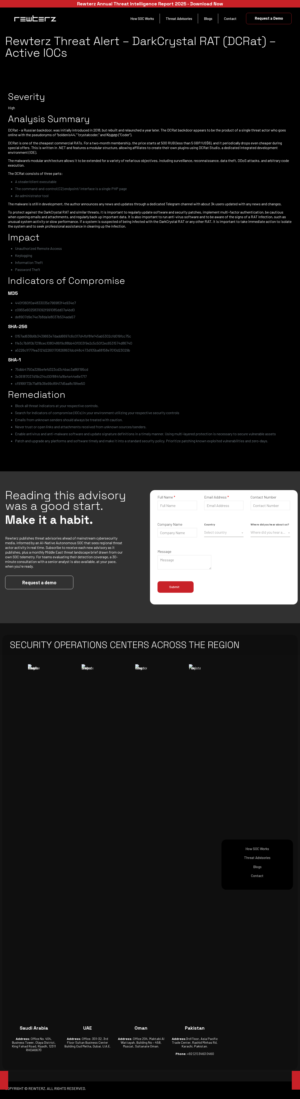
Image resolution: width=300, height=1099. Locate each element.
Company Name (170, 524)
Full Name (166, 497)
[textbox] (222, 532)
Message (164, 551)
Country (209, 524)
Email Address (216, 497)
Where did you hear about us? (270, 524)
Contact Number (263, 497)
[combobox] (224, 532)
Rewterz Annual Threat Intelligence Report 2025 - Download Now (150, 4)
